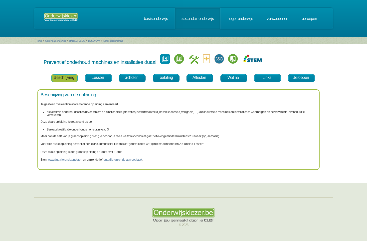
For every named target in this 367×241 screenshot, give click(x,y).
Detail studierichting (113, 40)
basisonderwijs (156, 18)
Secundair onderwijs (55, 40)
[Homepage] (61, 18)
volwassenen (277, 18)
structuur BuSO (77, 40)
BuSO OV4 (94, 40)
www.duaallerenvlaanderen (65, 159)
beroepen (309, 18)
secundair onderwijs (198, 18)
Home (39, 40)
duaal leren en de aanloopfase (123, 159)
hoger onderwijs (240, 18)
